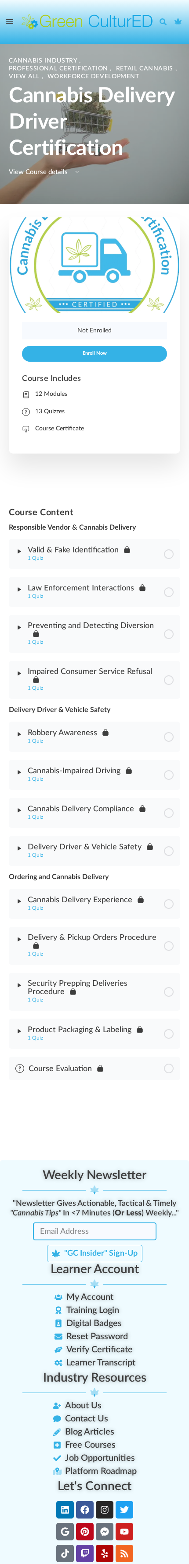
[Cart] (178, 22)
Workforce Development (93, 76)
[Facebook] (85, 1510)
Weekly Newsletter (94, 1175)
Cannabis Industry (44, 61)
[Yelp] (104, 1553)
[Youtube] (124, 1531)
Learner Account (95, 1269)
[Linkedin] (65, 1510)
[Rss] (124, 1553)
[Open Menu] (9, 22)
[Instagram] (104, 1510)
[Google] (65, 1531)
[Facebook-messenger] (104, 1531)
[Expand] (19, 551)
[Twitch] (85, 1553)
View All (25, 76)
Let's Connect (94, 1486)
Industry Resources (94, 1378)
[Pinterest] (85, 1531)
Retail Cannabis (145, 69)
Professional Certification (59, 69)
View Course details (39, 172)
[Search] (165, 22)
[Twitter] (124, 1510)
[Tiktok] (65, 1553)
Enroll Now (95, 353)
